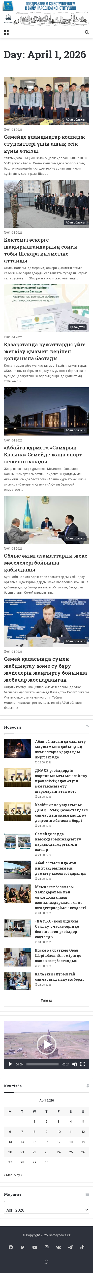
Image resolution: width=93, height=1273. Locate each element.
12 (83, 1132)
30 (46, 1162)
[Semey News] (46, 19)
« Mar (8, 1175)
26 (83, 1152)
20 (10, 1152)
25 (71, 1152)
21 (22, 1152)
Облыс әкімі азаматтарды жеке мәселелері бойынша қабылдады (45, 562)
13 (10, 1142)
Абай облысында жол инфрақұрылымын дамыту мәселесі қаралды (61, 868)
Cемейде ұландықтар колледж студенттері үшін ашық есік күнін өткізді (44, 143)
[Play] (10, 1064)
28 (22, 1162)
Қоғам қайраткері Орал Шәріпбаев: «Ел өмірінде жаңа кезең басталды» (58, 955)
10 (59, 1132)
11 (71, 1132)
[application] (46, 1045)
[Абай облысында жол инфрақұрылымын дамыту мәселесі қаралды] (17, 870)
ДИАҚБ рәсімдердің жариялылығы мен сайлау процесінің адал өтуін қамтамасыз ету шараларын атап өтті (61, 781)
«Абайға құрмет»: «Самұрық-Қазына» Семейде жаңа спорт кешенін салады (43, 454)
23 (46, 1152)
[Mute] (74, 1064)
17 (59, 1142)
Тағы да (46, 1000)
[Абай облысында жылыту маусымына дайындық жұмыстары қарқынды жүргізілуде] (17, 748)
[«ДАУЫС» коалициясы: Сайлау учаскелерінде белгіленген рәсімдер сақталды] (17, 928)
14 (22, 1142)
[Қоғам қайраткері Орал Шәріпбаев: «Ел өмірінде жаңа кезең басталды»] (17, 957)
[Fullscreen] (82, 1064)
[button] (47, 1045)
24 (59, 1152)
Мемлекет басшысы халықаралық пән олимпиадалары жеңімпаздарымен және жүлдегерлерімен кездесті (60, 897)
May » (18, 1175)
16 (46, 1142)
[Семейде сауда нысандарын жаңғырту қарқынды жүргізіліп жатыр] (17, 841)
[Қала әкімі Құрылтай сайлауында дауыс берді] (17, 981)
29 (34, 1162)
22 (34, 1152)
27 (10, 1162)
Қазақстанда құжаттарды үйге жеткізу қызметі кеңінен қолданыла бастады (45, 351)
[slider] (43, 1064)
